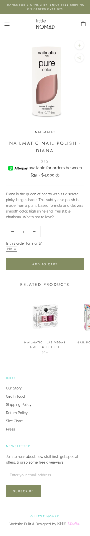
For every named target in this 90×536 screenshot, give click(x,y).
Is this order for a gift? (24, 243)
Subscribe (23, 491)
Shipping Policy (19, 405)
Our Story (14, 388)
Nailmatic (45, 132)
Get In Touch (16, 396)
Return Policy (17, 413)
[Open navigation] (7, 24)
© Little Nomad (45, 516)
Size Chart (14, 421)
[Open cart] (83, 23)
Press (10, 429)
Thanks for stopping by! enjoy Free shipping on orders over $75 (45, 7)
